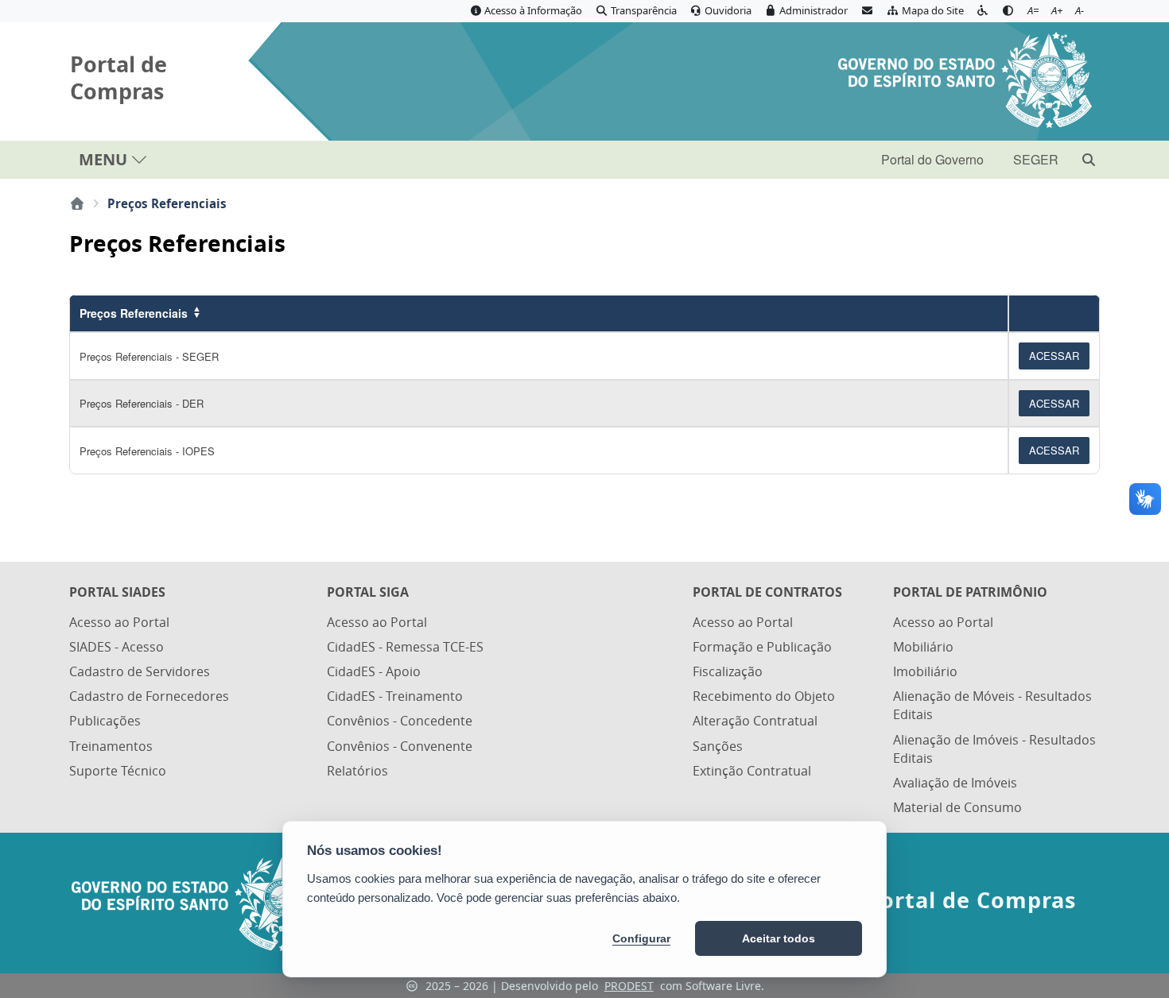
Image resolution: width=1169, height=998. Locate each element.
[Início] (77, 203)
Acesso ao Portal (119, 622)
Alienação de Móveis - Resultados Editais (992, 705)
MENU (103, 159)
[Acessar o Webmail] (866, 11)
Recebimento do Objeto (764, 696)
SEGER (1035, 159)
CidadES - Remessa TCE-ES (405, 647)
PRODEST (629, 985)
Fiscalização (728, 671)
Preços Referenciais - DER (142, 403)
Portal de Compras (118, 77)
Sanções (718, 746)
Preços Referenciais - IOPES (147, 450)
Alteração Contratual (755, 720)
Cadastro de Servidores (139, 671)
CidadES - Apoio (374, 671)
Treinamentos (111, 746)
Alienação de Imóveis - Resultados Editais (994, 749)
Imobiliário (925, 671)
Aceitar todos (778, 938)
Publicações (105, 720)
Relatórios (357, 770)
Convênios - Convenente (399, 746)
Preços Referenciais (134, 313)
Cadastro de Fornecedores (149, 696)
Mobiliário (923, 647)
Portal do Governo (932, 159)
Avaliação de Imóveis (955, 782)
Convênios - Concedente (399, 720)
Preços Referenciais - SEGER (149, 356)
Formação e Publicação (762, 647)
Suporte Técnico (117, 770)
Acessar (1054, 355)
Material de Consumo (957, 807)
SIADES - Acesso (116, 647)
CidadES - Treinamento (395, 696)
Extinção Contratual (752, 770)
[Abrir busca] (1089, 159)
